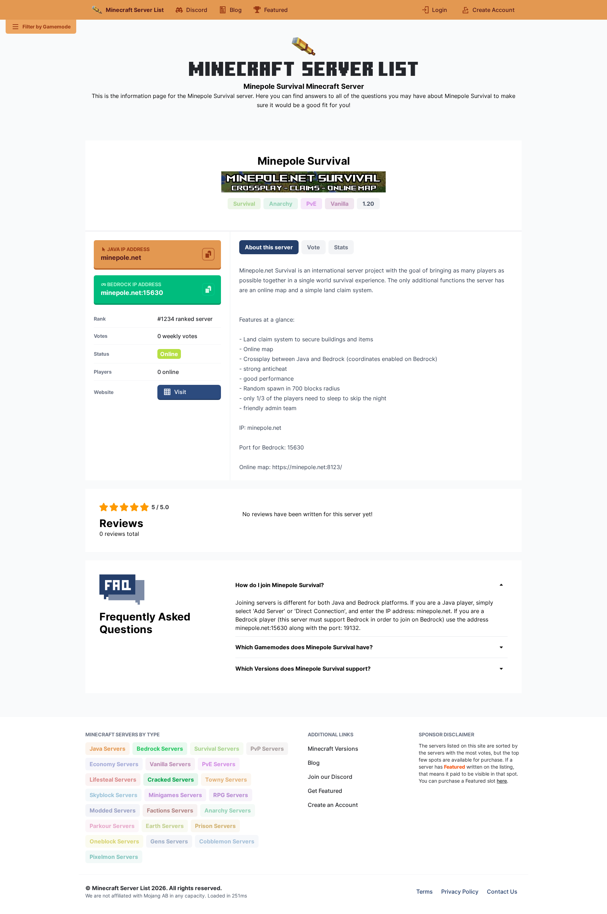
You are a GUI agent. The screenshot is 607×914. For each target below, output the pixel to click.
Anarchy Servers (227, 810)
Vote (313, 247)
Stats (341, 247)
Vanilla (339, 203)
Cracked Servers (170, 779)
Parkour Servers (112, 825)
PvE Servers (218, 764)
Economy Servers (113, 764)
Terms (424, 891)
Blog (314, 762)
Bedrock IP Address (134, 284)
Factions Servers (169, 810)
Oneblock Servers (114, 841)
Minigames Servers (175, 794)
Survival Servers (216, 748)
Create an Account (333, 804)
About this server (269, 247)
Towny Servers (226, 779)
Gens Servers (169, 841)
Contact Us (502, 891)
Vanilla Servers (170, 764)
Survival (244, 203)
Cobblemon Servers (226, 841)
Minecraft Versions (333, 748)
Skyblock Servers (113, 794)
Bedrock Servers (159, 748)
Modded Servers (112, 810)
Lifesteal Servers (112, 779)
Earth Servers (164, 825)
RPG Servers (230, 794)
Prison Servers (215, 825)
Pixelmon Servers (113, 856)
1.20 (368, 203)
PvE (311, 203)
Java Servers (107, 748)
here (502, 781)
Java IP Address (128, 249)
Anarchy (280, 203)
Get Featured (325, 790)
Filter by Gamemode (46, 26)
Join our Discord (330, 776)
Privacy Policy (459, 891)
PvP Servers (267, 748)
